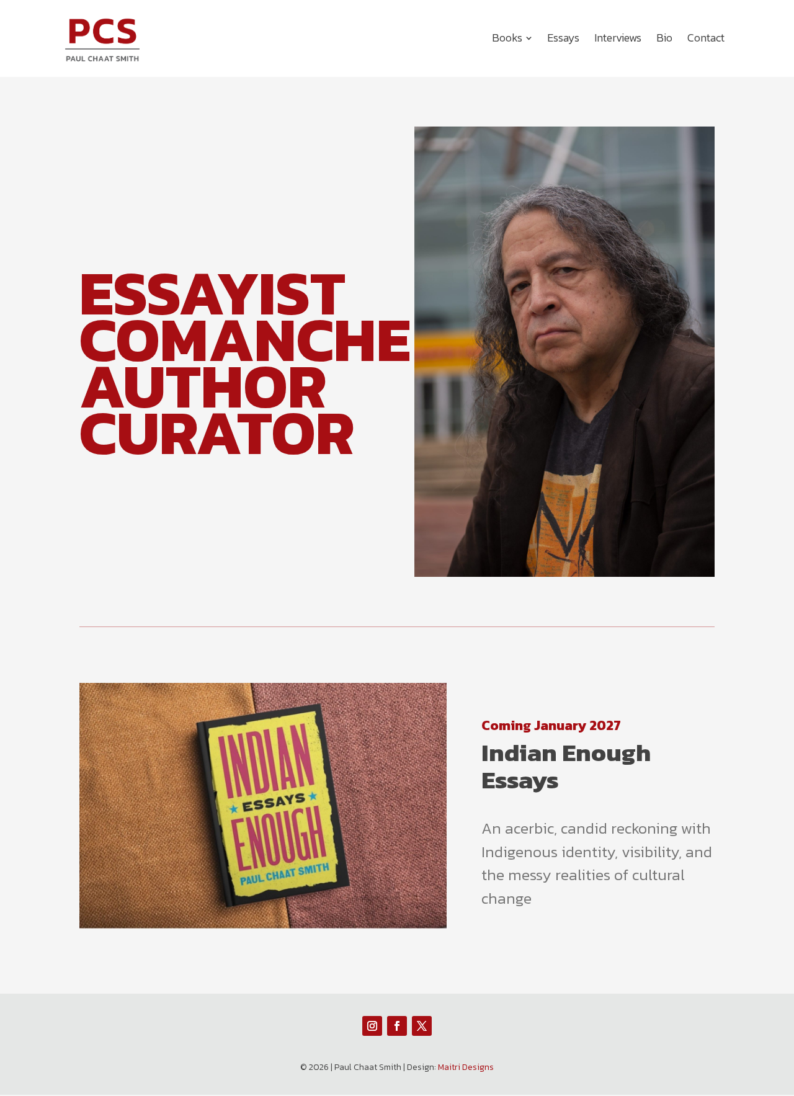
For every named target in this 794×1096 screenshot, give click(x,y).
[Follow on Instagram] (372, 1026)
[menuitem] (512, 38)
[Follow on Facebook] (397, 1026)
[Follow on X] (422, 1026)
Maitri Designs (466, 1067)
